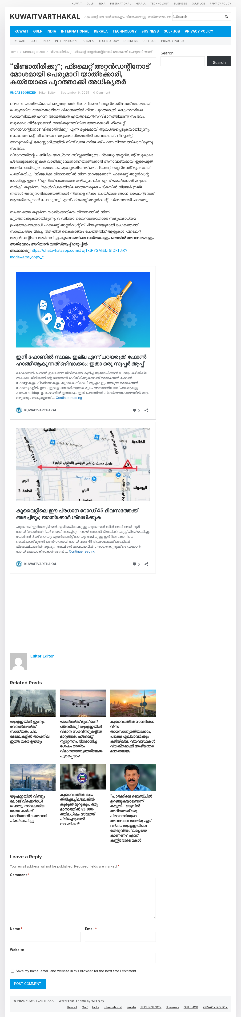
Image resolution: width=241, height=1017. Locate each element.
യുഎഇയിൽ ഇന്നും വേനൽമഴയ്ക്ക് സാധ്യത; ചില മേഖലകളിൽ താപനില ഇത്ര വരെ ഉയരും (29, 731)
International (120, 3)
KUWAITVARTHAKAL (45, 16)
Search (167, 53)
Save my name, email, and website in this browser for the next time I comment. (76, 971)
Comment (19, 875)
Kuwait (77, 3)
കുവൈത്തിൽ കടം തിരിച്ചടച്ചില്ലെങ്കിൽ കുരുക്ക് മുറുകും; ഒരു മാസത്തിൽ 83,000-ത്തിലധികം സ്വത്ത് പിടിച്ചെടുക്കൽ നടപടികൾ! (79, 809)
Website (17, 950)
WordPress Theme (72, 1001)
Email (91, 929)
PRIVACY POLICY (220, 3)
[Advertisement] (83, 610)
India (101, 3)
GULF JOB (198, 3)
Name (16, 929)
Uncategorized (34, 52)
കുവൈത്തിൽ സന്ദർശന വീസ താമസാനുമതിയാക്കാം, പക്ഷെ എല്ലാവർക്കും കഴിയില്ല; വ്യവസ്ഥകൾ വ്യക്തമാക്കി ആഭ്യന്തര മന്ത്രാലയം (132, 736)
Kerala (141, 3)
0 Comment (101, 92)
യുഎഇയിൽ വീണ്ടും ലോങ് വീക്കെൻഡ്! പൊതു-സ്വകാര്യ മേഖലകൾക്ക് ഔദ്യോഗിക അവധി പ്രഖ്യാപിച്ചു (28, 808)
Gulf (90, 3)
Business (180, 3)
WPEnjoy (97, 1001)
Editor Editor (47, 92)
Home (14, 52)
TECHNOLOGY (159, 3)
